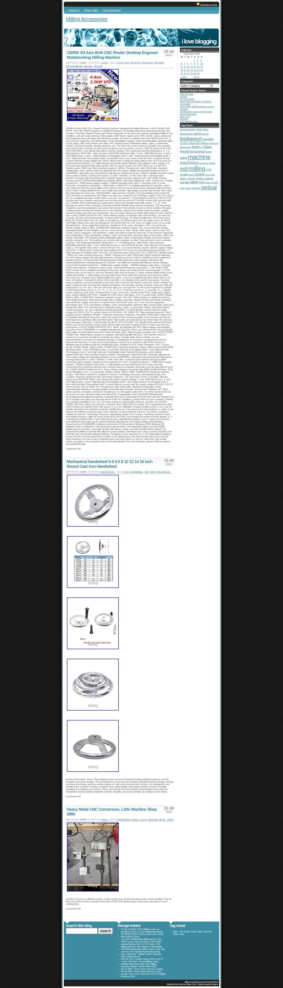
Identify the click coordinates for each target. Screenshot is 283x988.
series (200, 178)
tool (201, 182)
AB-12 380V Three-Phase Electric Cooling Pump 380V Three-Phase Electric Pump (142, 970)
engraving (185, 147)
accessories (187, 129)
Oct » (196, 77)
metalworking (74, 66)
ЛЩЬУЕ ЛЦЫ (187, 94)
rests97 (183, 96)
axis (126, 63)
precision (210, 175)
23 (198, 70)
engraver (147, 63)
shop (170, 819)
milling (88, 66)
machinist (203, 163)
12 (185, 67)
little (143, 819)
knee (208, 151)
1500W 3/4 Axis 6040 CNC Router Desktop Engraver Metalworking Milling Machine (112, 55)
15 (195, 67)
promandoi (185, 104)
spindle (184, 182)
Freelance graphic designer (207, 984)
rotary (183, 178)
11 (181, 67)
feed (195, 147)
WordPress (214, 982)
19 (185, 70)
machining (189, 162)
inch (146, 472)
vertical (209, 187)
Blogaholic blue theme (175, 984)
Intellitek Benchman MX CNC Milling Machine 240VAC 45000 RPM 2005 (138, 965)
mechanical (108, 472)
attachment (186, 133)
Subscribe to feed (208, 5)
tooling (208, 182)
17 (201, 67)
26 (185, 73)
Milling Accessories (86, 19)
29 (195, 73)
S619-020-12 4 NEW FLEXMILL (196, 101)
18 (181, 70)
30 (198, 73)
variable (196, 188)
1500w (104, 63)
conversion (124, 819)
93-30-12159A (187, 99)
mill (184, 169)
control (183, 143)
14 (191, 67)
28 (191, 73)
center (208, 139)
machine (159, 63)
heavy (104, 819)
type (182, 188)
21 (191, 70)
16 (198, 67)
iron (153, 472)
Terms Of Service (112, 10)
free (201, 147)
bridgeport (191, 138)
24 (201, 70)
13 (188, 67)
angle (199, 129)
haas (208, 147)
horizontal (197, 151)
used (188, 188)
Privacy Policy (91, 10)
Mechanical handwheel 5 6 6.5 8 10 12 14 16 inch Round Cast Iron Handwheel (109, 464)
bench (205, 134)
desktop (135, 63)
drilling (204, 143)
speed (209, 178)
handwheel (136, 472)
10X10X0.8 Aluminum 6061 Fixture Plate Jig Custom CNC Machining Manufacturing (142, 950)
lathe (183, 158)
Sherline (184, 119)
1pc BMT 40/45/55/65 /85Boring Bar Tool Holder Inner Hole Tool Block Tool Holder (141, 940)
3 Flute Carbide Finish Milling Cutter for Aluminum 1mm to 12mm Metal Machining (141, 930)
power (200, 174)
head (184, 151)
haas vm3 (185, 116)
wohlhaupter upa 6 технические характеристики (196, 112)
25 (181, 73)
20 (188, 70)
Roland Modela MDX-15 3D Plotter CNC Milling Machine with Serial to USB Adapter (142, 945)
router (98, 66)
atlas (205, 129)
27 (188, 73)
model (184, 174)
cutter (191, 143)
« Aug (183, 77)
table (194, 182)
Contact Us (74, 10)
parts (191, 174)
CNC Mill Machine (189, 121)
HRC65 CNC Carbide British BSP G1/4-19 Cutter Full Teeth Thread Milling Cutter (142, 960)
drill (198, 143)
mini (208, 169)
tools (215, 182)
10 (201, 63)
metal (162, 819)
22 (195, 70)
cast (126, 472)
